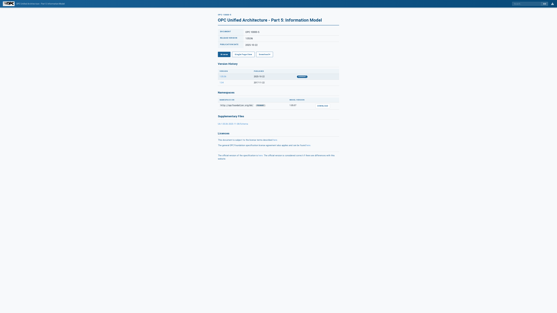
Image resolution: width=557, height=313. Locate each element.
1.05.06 (223, 76)
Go (544, 4)
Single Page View (243, 54)
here (275, 140)
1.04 (222, 82)
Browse (224, 54)
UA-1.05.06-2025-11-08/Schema (233, 124)
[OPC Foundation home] (9, 3)
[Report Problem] (552, 3)
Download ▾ (264, 54)
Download (322, 106)
